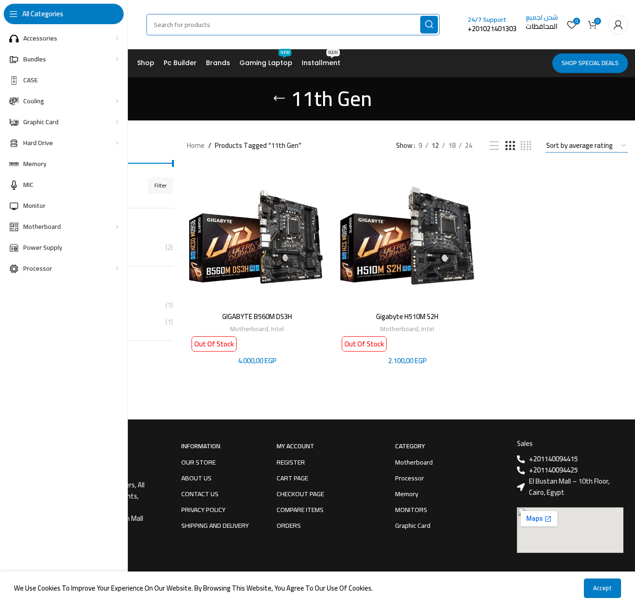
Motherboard (249, 328)
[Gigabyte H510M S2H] (407, 236)
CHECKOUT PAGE (300, 494)
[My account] (618, 24)
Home (196, 145)
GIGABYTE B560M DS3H (257, 316)
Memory (406, 494)
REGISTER (291, 462)
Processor (409, 478)
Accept (602, 587)
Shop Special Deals (590, 62)
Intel (277, 328)
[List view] (494, 146)
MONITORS (411, 510)
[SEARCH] (429, 24)
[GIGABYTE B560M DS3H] (257, 236)
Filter (160, 185)
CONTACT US (199, 494)
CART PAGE (292, 478)
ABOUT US (196, 478)
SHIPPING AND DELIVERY (215, 525)
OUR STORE (198, 462)
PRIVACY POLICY (203, 510)
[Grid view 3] (510, 146)
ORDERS (289, 525)
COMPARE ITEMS (300, 510)
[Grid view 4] (526, 146)
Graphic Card (412, 525)
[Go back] (279, 98)
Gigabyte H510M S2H (407, 316)
